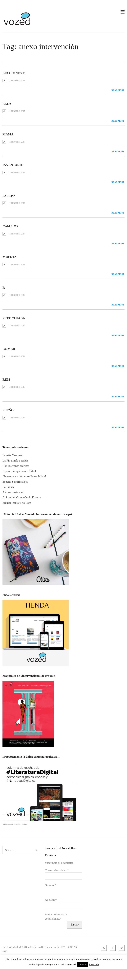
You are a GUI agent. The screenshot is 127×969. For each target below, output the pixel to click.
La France (8, 487)
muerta (9, 257)
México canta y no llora (16, 502)
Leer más (94, 964)
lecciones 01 (14, 73)
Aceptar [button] (82, 964)
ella (6, 103)
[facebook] (113, 948)
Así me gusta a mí (13, 492)
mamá (7, 134)
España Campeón (12, 455)
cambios (10, 226)
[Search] (37, 850)
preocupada (13, 318)
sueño (8, 410)
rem (6, 379)
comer (8, 349)
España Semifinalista (15, 481)
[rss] (104, 948)
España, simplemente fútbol (19, 471)
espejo (8, 195)
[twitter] (122, 948)
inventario (12, 165)
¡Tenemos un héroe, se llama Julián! (24, 476)
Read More (118, 90)
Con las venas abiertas (15, 465)
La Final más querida (15, 460)
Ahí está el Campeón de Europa (21, 497)
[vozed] (17, 26)
